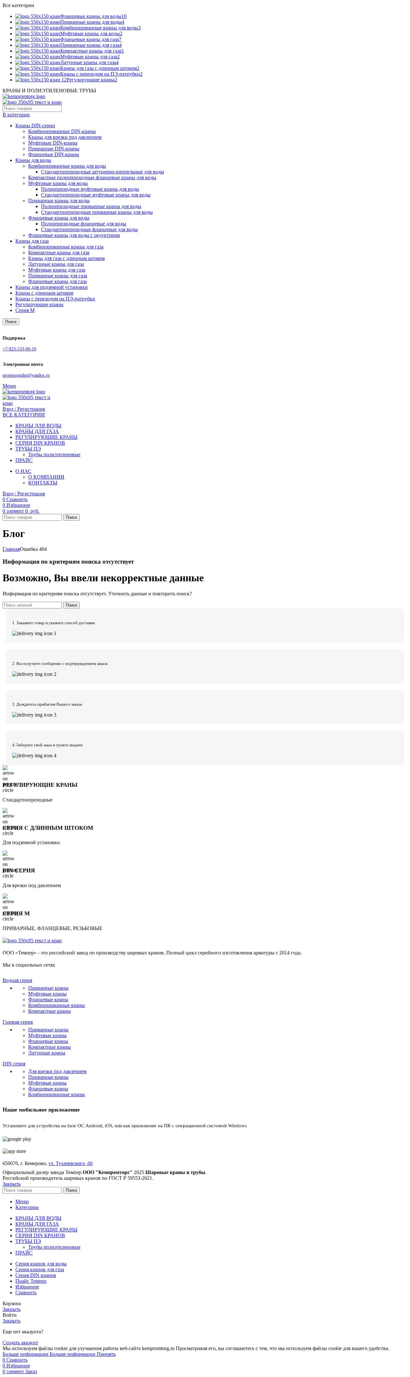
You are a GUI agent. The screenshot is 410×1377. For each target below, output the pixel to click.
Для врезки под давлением (57, 1071)
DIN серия (14, 1063)
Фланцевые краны (48, 999)
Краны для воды (33, 160)
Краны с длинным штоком (44, 293)
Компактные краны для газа (58, 252)
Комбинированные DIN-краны (62, 131)
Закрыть (11, 1184)
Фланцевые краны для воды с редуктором (74, 235)
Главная (11, 549)
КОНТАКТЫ (42, 482)
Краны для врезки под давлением (65, 137)
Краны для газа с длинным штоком (66, 258)
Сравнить (26, 1292)
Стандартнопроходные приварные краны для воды (97, 212)
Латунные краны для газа (56, 264)
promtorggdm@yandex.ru (26, 375)
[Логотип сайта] (24, 96)
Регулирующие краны (39, 304)
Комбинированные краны (56, 1005)
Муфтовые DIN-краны (53, 143)
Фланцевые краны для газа (57, 281)
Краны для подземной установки (51, 287)
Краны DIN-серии (35, 125)
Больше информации (49, 1354)
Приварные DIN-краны (53, 148)
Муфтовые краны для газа (56, 270)
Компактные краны (49, 1011)
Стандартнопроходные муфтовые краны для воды (96, 194)
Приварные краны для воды (59, 200)
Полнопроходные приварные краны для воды (91, 206)
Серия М (25, 310)
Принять (106, 1354)
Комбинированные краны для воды (67, 166)
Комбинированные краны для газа (65, 246)
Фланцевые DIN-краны (53, 154)
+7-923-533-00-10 (19, 349)
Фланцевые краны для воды (58, 218)
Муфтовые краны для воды (58, 183)
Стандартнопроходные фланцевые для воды (89, 229)
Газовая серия (18, 1022)
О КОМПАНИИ (46, 477)
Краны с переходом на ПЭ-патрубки (55, 298)
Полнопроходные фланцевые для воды (83, 223)
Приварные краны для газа (57, 275)
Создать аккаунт (20, 1342)
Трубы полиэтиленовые (54, 454)
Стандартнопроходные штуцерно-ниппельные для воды (102, 171)
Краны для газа (32, 241)
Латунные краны (46, 1052)
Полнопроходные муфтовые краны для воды (90, 189)
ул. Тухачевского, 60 (70, 1163)
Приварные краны (48, 988)
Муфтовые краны (47, 993)
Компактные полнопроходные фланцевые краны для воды (92, 177)
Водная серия (17, 980)
